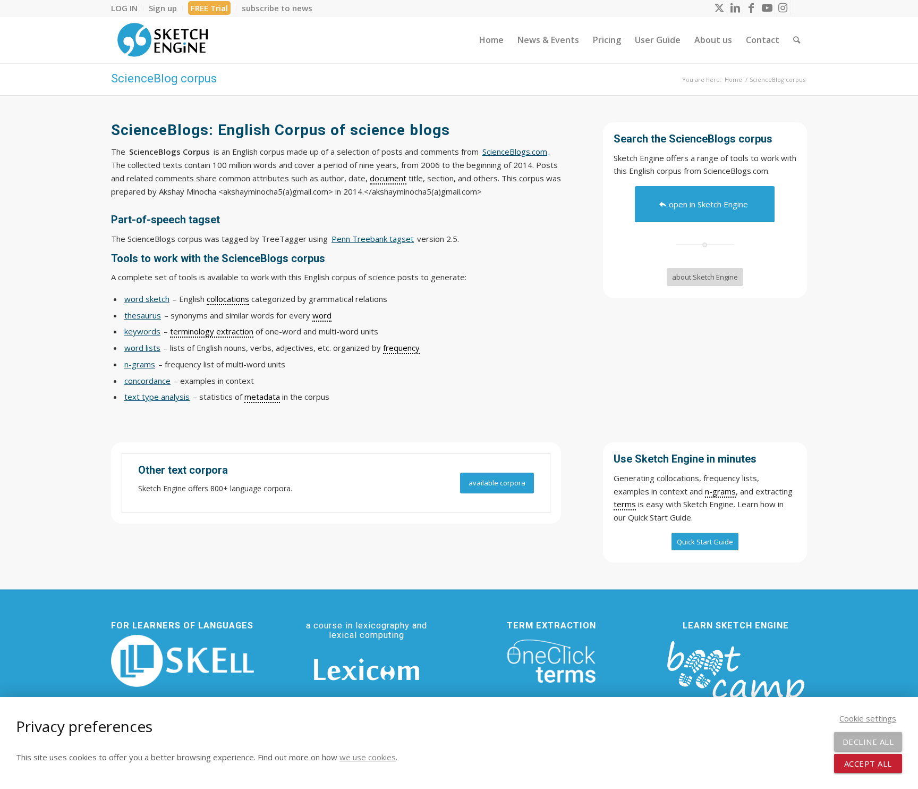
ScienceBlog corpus (164, 78)
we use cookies (367, 757)
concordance (147, 380)
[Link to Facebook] (751, 8)
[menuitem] (127, 8)
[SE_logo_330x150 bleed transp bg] (162, 39)
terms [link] (625, 504)
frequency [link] (401, 347)
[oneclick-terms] (551, 661)
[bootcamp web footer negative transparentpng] (735, 678)
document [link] (388, 178)
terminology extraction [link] (211, 331)
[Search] (796, 39)
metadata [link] (262, 396)
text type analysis (157, 396)
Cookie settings (867, 718)
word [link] (322, 315)
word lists (142, 347)
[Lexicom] (366, 669)
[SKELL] (182, 661)
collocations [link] (228, 298)
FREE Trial (209, 8)
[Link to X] (719, 8)
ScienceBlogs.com (514, 151)
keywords (142, 331)
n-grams (139, 364)
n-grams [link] (720, 491)
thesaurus (142, 315)
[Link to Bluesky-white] (799, 8)
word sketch (146, 298)
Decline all (868, 741)
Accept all (868, 763)
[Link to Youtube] (767, 8)
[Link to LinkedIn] (735, 8)
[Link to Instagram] (782, 8)
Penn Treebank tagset (373, 238)
